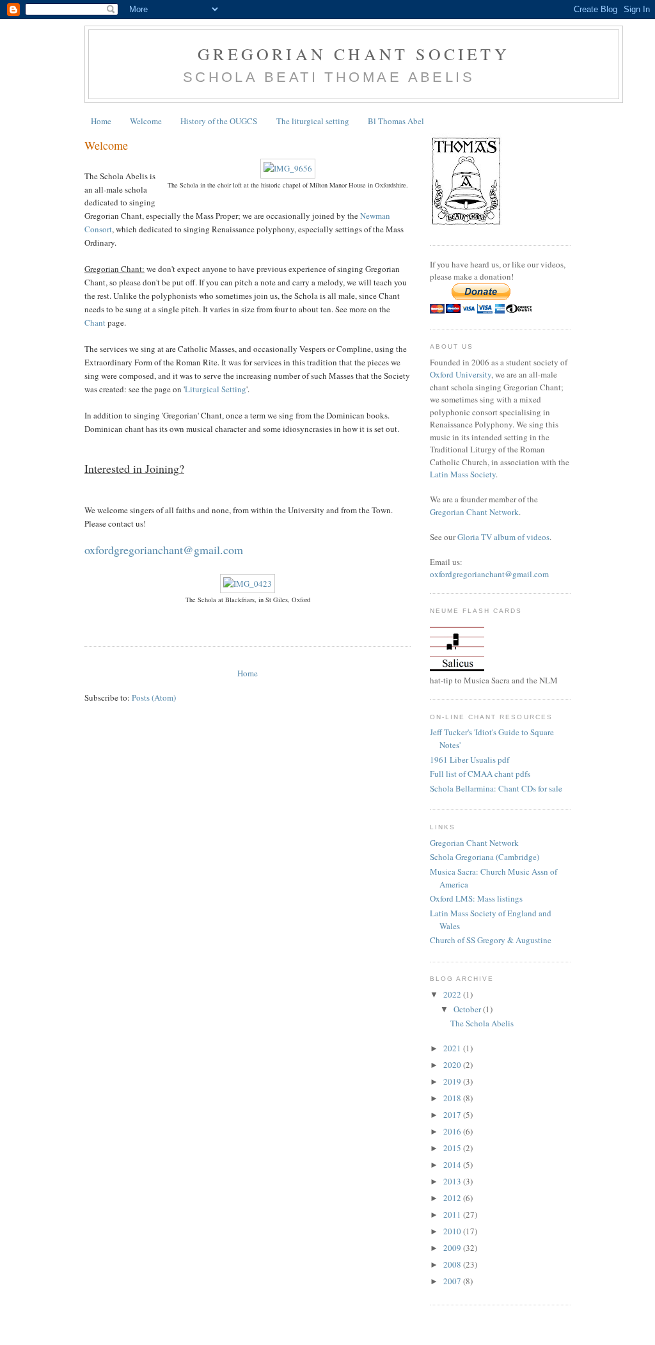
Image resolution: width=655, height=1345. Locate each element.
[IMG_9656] (287, 168)
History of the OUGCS (218, 121)
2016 (453, 1131)
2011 (453, 1214)
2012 (453, 1198)
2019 (453, 1081)
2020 (453, 1064)
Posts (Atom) (154, 697)
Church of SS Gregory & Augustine (490, 940)
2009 (453, 1247)
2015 (453, 1148)
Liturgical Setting (215, 389)
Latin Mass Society (463, 474)
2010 (453, 1231)
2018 (453, 1098)
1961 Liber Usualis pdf (469, 759)
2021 (453, 1048)
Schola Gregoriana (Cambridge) (484, 857)
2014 (453, 1164)
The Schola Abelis (482, 1023)
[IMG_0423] (247, 583)
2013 (453, 1181)
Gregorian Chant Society (354, 54)
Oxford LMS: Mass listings (476, 898)
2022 (453, 994)
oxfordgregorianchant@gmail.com (489, 574)
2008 (453, 1264)
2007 (453, 1281)
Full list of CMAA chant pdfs (480, 773)
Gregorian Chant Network (474, 512)
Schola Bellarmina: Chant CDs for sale (496, 788)
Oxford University (460, 374)
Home (101, 121)
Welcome (146, 121)
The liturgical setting (312, 121)
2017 (453, 1114)
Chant (95, 322)
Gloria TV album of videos (503, 537)
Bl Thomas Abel (396, 121)
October (468, 1009)
